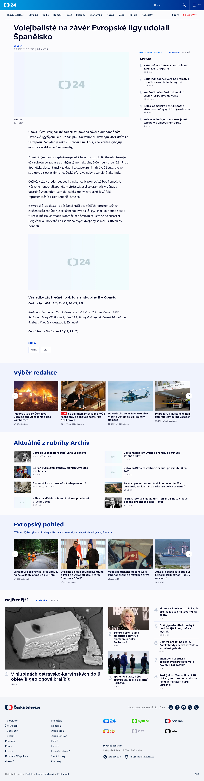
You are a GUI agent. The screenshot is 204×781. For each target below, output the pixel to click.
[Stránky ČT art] (138, 730)
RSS (197, 774)
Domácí (57, 14)
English (29, 774)
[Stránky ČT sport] (140, 720)
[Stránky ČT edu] (171, 730)
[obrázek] (71, 84)
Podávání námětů (60, 751)
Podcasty (147, 14)
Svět (69, 14)
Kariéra (55, 746)
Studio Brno (57, 730)
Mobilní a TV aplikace (16, 756)
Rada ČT (55, 741)
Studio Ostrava (59, 735)
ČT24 (46, 349)
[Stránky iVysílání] (174, 720)
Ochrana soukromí (45, 774)
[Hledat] (184, 5)
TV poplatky (11, 730)
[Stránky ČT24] (109, 720)
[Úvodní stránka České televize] (23, 707)
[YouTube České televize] (183, 707)
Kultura (133, 14)
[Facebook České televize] (177, 707)
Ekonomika (96, 14)
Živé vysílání (11, 725)
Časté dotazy (58, 756)
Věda (121, 14)
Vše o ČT (9, 761)
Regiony (80, 14)
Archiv (34, 349)
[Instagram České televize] (170, 707)
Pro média (56, 720)
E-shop (9, 751)
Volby (46, 14)
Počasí (110, 14)
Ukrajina (33, 14)
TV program (11, 720)
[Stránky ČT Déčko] (109, 730)
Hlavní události (15, 14)
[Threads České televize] (196, 707)
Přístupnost (63, 774)
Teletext (10, 735)
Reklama (56, 725)
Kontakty (56, 761)
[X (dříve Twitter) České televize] (190, 707)
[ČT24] (10, 5)
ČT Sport (18, 45)
